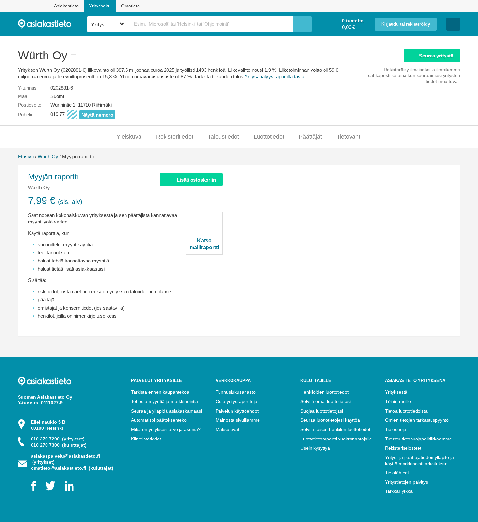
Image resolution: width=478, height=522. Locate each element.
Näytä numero (97, 115)
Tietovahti (349, 137)
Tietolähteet (397, 472)
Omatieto (130, 5)
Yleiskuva (128, 137)
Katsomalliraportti (204, 244)
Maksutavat (227, 429)
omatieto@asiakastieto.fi (59, 468)
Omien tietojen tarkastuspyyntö (417, 420)
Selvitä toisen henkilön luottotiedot (335, 429)
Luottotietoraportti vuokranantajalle (336, 438)
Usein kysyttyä (315, 448)
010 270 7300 (58, 445)
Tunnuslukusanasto (236, 392)
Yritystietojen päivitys (406, 482)
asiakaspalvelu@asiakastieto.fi (65, 456)
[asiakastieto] (52, 24)
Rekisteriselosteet (403, 448)
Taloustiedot (223, 137)
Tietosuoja (395, 429)
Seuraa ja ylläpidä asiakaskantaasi (166, 411)
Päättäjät (310, 137)
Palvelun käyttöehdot (237, 411)
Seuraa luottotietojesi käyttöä (330, 420)
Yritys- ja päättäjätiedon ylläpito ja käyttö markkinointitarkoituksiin (419, 460)
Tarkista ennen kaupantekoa (160, 392)
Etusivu (26, 156)
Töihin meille (398, 401)
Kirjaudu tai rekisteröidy (405, 24)
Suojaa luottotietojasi (321, 411)
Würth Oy (48, 156)
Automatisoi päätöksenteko (159, 420)
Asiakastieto (66, 5)
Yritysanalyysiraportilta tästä (274, 76)
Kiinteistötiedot (146, 438)
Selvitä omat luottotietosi (325, 401)
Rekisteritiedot (174, 137)
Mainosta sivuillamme (238, 420)
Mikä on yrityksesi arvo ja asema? (166, 429)
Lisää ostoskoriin (196, 180)
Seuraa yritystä (436, 55)
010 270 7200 (58, 438)
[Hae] (302, 24)
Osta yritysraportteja (236, 401)
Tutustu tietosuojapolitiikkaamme (418, 438)
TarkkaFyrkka (399, 491)
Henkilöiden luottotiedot (324, 392)
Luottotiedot (269, 137)
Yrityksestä (396, 392)
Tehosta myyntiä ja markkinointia (164, 401)
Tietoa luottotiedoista (406, 411)
